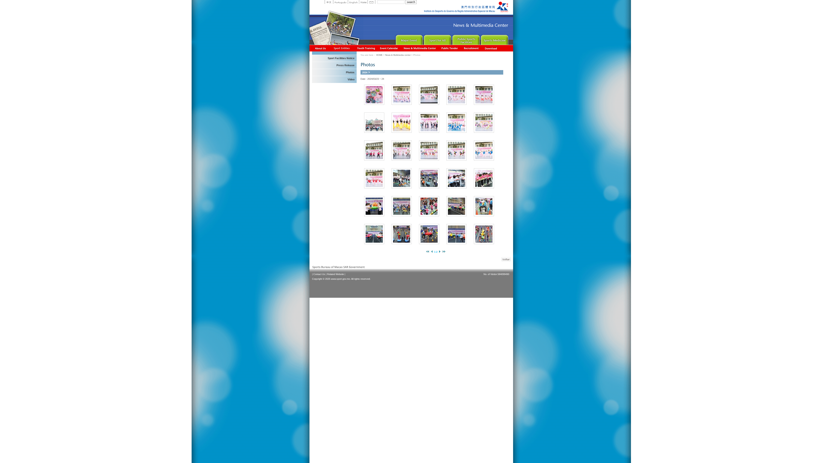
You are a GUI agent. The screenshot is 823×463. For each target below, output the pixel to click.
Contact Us (319, 274)
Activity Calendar (389, 48)
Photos (350, 72)
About (320, 48)
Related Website (335, 274)
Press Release (345, 65)
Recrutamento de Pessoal (471, 48)
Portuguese (340, 2)
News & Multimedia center (420, 48)
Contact (371, 2)
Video (351, 79)
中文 (329, 2)
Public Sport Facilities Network (465, 39)
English (353, 2)
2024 (364, 72)
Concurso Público (450, 48)
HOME (379, 55)
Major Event (408, 39)
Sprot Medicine (494, 39)
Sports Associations (342, 48)
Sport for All (437, 39)
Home (363, 2)
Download (491, 48)
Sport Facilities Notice (341, 58)
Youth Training (366, 48)
